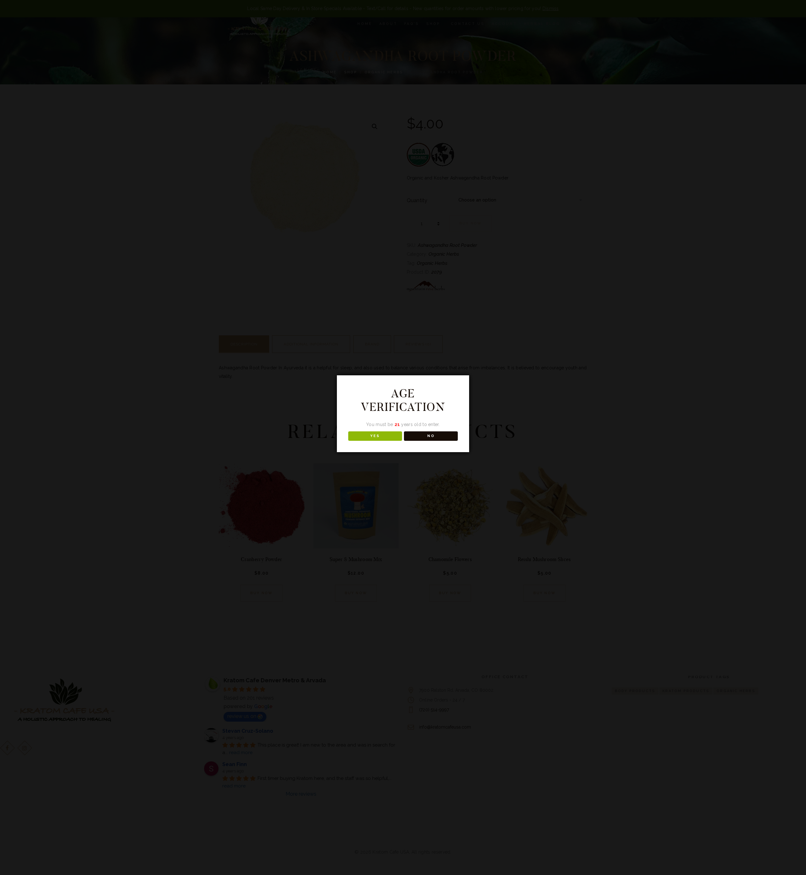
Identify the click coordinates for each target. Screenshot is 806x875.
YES (375, 436)
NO (431, 436)
